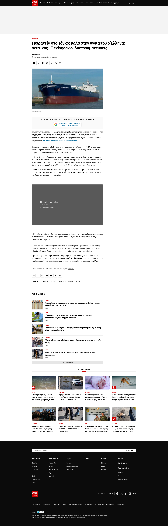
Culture (68, 463)
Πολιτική (50, 3)
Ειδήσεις (43, 3)
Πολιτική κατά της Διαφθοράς (94, 505)
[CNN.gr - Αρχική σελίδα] (35, 494)
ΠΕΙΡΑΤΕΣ (79, 281)
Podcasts (122, 463)
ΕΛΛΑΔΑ (35, 38)
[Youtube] (134, 493)
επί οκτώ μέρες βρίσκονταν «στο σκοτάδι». (60, 141)
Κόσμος (71, 3)
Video (110, 3)
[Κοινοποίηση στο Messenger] (43, 63)
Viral (33, 482)
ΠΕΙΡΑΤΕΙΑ (44, 281)
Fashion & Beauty (72, 466)
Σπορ (92, 3)
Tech (96, 3)
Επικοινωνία (110, 505)
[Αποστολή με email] (60, 63)
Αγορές (51, 473)
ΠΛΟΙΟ (70, 281)
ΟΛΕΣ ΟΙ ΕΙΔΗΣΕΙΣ (67, 362)
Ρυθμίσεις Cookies (60, 505)
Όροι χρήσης (36, 505)
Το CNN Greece (123, 479)
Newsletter (121, 476)
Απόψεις (104, 466)
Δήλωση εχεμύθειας (75, 505)
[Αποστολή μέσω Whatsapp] (47, 63)
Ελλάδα (65, 3)
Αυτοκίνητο (103, 3)
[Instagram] (130, 493)
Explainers (104, 469)
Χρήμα (51, 466)
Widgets (120, 472)
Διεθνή (51, 476)
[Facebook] (117, 493)
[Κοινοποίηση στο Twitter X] (38, 63)
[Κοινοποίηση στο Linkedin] (51, 63)
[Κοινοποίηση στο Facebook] (34, 63)
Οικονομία (58, 3)
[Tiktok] (126, 493)
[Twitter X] (121, 493)
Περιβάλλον (36, 479)
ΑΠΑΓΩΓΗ (62, 281)
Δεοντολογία (47, 505)
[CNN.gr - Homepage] (35, 3)
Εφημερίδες (117, 3)
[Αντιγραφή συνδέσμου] (56, 63)
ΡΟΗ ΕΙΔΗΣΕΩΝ (39, 294)
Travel (87, 3)
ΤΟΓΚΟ (53, 281)
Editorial (103, 463)
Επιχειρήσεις (53, 469)
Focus (82, 3)
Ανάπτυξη (52, 463)
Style (76, 3)
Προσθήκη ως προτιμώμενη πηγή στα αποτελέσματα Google (69, 124)
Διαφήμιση (120, 505)
